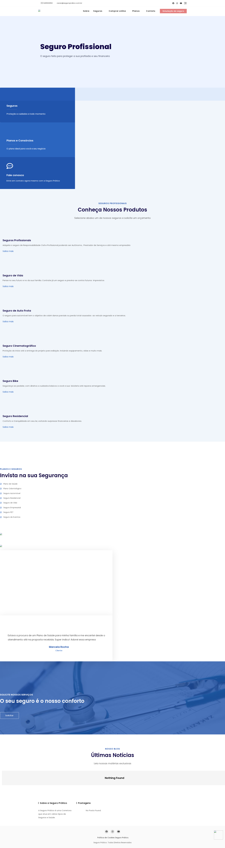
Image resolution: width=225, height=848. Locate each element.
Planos (136, 11)
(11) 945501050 (46, 3)
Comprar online (117, 11)
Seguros (97, 11)
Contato (150, 11)
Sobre (86, 11)
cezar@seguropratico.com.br (69, 3)
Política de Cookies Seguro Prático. (113, 837)
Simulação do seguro (173, 11)
